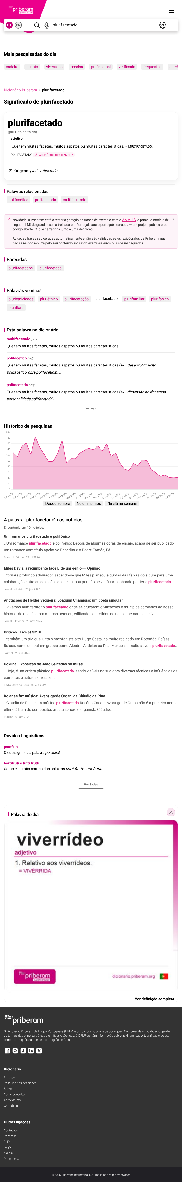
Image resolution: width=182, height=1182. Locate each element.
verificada (127, 67)
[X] (39, 1053)
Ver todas (91, 784)
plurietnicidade (21, 299)
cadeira (12, 67)
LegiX (7, 1147)
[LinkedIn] (31, 1053)
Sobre (8, 1089)
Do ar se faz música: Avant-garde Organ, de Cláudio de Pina (54, 696)
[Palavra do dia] (171, 812)
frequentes (152, 67)
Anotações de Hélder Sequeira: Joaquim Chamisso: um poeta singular (63, 600)
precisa (77, 67)
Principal (9, 1077)
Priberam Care (13, 1159)
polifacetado (45, 199)
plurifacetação (76, 299)
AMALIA (129, 220)
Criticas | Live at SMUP (23, 632)
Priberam (10, 1136)
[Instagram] (15, 1053)
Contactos (11, 1130)
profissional (101, 67)
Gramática (11, 1106)
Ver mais (91, 408)
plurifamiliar (134, 299)
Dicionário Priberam (20, 90)
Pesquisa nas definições (20, 1083)
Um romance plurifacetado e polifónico (37, 536)
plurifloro (16, 307)
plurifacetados (21, 268)
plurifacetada (50, 268)
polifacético (18, 199)
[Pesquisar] (36, 25)
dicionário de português (102, 1031)
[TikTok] (23, 1053)
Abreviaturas (12, 1100)
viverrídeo (54, 67)
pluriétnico (49, 299)
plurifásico (160, 299)
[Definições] (162, 25)
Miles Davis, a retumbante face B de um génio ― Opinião (52, 568)
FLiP (7, 1142)
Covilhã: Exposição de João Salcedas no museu (44, 664)
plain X (8, 1153)
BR (18, 25)
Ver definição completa (154, 999)
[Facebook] (7, 1053)
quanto (32, 67)
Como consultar (14, 1094)
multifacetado (74, 199)
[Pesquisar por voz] (47, 25)
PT (9, 25)
